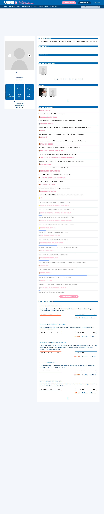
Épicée (18, 7)
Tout (5, 7)
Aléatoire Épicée (27, 7)
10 (78, 79)
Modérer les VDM (84, 2)
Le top (35, 7)
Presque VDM (54, 7)
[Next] (81, 79)
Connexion (97, 2)
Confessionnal (43, 7)
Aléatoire (12, 7)
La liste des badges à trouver (69, 296)
